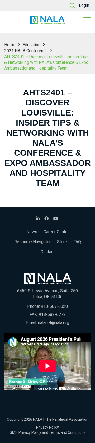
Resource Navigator (32, 241)
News (31, 231)
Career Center (56, 231)
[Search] (72, 5)
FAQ (77, 241)
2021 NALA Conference (26, 50)
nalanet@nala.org (53, 322)
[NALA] (47, 20)
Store (62, 241)
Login (84, 5)
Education (31, 44)
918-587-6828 (54, 306)
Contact (48, 251)
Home (9, 44)
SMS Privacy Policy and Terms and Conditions (48, 432)
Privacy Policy (47, 427)
